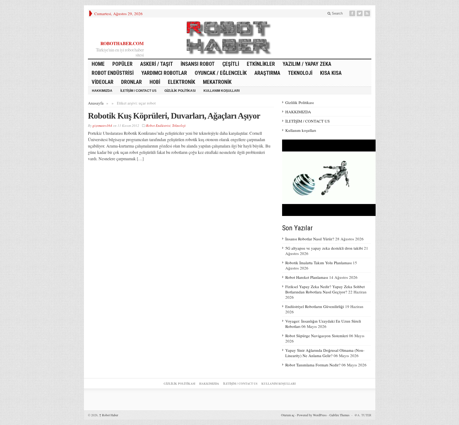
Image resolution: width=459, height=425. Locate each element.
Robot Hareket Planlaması (306, 277)
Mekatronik (217, 82)
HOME (98, 64)
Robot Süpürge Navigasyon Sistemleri (316, 335)
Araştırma (267, 73)
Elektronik (181, 82)
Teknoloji (300, 73)
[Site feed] (367, 13)
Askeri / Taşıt (156, 64)
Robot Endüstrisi (113, 73)
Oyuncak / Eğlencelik (221, 73)
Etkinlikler (261, 64)
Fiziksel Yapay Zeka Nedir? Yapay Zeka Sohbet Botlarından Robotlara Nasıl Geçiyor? (325, 289)
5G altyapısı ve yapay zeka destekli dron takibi (324, 248)
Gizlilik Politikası (180, 91)
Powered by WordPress (312, 415)
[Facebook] (352, 13)
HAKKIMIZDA (102, 91)
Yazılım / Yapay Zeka (307, 64)
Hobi (155, 82)
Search (337, 13)
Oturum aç (287, 415)
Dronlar (131, 82)
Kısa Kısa (331, 73)
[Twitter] (360, 13)
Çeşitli (230, 64)
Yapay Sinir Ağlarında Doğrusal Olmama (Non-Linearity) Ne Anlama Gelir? (324, 353)
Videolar (102, 82)
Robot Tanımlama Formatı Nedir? (313, 364)
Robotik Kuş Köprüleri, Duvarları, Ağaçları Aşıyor (174, 115)
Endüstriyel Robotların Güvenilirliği (314, 306)
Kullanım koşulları (221, 91)
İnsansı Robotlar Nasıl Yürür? (309, 238)
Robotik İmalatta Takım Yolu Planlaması (318, 262)
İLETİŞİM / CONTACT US (138, 91)
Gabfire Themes (339, 415)
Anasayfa (96, 103)
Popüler (122, 64)
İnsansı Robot (198, 64)
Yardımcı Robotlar (164, 73)
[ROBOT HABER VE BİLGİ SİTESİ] (229, 38)
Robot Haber (108, 415)
